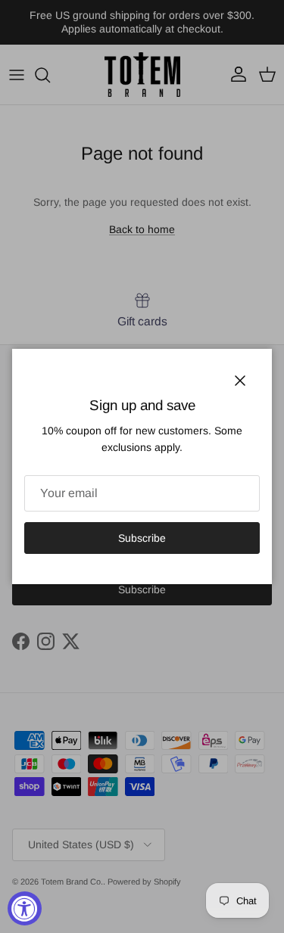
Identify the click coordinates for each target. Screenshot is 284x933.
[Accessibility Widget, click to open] (25, 908)
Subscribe (142, 538)
